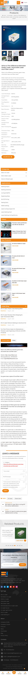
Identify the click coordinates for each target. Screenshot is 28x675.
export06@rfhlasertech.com (14, 653)
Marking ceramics (6, 189)
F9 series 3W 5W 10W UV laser (18, 257)
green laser (9, 442)
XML (9, 668)
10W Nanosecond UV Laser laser (9, 605)
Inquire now (6, 156)
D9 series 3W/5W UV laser (19, 243)
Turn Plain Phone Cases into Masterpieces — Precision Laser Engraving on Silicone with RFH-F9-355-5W (13, 331)
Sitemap (5, 668)
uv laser (3, 442)
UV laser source (18, 444)
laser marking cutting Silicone (9, 215)
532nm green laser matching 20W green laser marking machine (8, 531)
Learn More (19, 540)
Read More (3, 310)
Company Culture (5, 624)
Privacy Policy (4, 635)
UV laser (10, 498)
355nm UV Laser (5, 172)
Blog (2, 633)
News (2, 628)
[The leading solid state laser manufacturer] (6, 2)
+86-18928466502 (10, 649)
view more (15, 245)
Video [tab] (13, 340)
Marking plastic (5, 186)
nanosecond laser (8, 444)
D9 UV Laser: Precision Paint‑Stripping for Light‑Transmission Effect (11, 316)
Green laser (18, 498)
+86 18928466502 (14, 660)
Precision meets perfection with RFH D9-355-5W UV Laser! (19, 224)
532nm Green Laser (6, 175)
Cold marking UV (5, 614)
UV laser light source (6, 610)
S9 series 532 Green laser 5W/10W (18, 269)
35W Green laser (5, 603)
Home (4, 15)
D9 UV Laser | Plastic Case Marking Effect (12, 308)
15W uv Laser (4, 594)
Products (3, 626)
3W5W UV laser (5, 599)
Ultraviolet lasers (17, 442)
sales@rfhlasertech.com (13, 656)
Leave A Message (14, 672)
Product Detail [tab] (6, 340)
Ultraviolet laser (5, 601)
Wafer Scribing (5, 205)
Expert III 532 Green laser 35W (18, 294)
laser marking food (6, 212)
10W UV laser (4, 612)
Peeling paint (4, 202)
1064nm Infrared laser (7, 179)
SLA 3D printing (5, 199)
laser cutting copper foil (8, 208)
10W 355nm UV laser (6, 596)
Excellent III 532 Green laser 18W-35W (19, 281)
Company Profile (5, 622)
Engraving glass (5, 196)
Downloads (4, 631)
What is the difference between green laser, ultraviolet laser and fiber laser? (13, 465)
